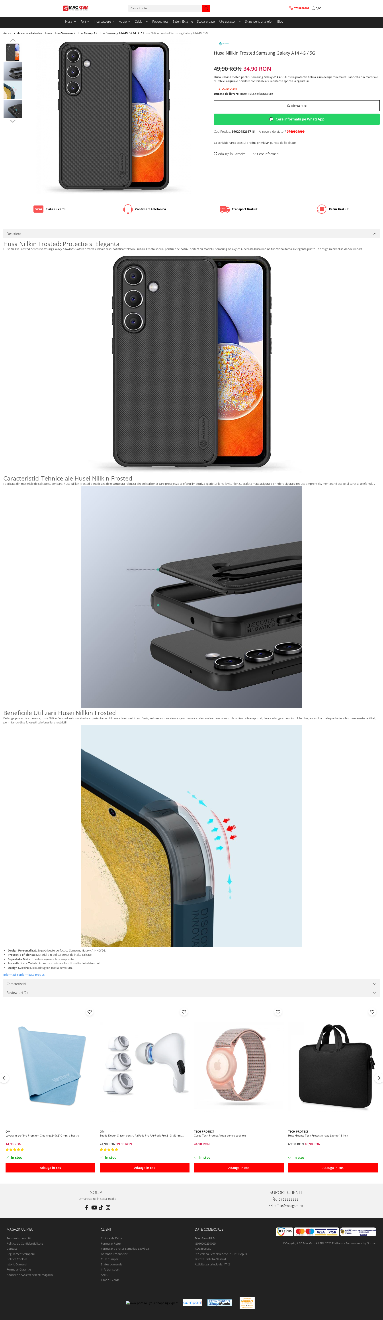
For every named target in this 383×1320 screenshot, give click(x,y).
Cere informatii (267, 154)
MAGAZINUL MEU (20, 1229)
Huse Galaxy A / (87, 33)
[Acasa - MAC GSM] (84, 8)
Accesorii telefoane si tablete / (23, 33)
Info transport (110, 1269)
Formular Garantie (19, 1269)
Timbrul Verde (110, 1280)
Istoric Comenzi (17, 1264)
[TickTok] (101, 1208)
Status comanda (111, 1264)
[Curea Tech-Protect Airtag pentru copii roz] (239, 1066)
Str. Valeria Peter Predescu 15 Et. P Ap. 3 (221, 1254)
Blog (280, 21)
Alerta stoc (299, 106)
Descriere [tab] (14, 233)
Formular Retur (111, 1243)
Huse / (48, 33)
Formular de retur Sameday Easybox (125, 1249)
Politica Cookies (17, 1259)
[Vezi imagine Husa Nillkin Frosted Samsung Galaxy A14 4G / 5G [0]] (13, 52)
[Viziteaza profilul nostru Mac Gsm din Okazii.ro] (247, 1303)
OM (8, 1131)
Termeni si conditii (19, 1238)
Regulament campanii (21, 1254)
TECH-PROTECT (204, 1131)
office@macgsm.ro (288, 1205)
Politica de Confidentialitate (25, 1243)
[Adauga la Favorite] (90, 1012)
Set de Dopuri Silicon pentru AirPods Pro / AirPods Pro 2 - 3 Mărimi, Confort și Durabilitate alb (141, 1135)
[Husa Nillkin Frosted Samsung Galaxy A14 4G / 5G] (113, 116)
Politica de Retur (111, 1238)
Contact (12, 1249)
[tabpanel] (113, 116)
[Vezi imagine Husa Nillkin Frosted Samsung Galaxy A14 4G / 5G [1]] (13, 71)
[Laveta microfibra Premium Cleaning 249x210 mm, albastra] (50, 1066)
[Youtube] (94, 1208)
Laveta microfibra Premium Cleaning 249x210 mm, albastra (42, 1135)
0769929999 (288, 1199)
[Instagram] (108, 1208)
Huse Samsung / (65, 33)
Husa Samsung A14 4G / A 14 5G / (120, 33)
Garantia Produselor (114, 1254)
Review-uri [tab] (17, 992)
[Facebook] (87, 1208)
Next (13, 120)
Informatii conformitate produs (24, 975)
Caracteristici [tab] (16, 983)
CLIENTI (106, 1229)
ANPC (104, 1275)
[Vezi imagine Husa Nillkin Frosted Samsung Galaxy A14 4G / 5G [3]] (13, 109)
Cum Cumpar (109, 1259)
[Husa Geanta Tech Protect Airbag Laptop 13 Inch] (333, 1066)
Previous (13, 41)
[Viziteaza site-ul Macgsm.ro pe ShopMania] (219, 1302)
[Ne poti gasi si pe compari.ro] (192, 1302)
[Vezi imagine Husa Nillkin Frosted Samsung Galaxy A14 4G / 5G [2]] (13, 90)
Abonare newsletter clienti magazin (30, 1275)
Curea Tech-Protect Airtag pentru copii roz (220, 1135)
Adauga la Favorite (231, 154)
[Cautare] (206, 8)
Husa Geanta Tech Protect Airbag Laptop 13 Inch (318, 1135)
